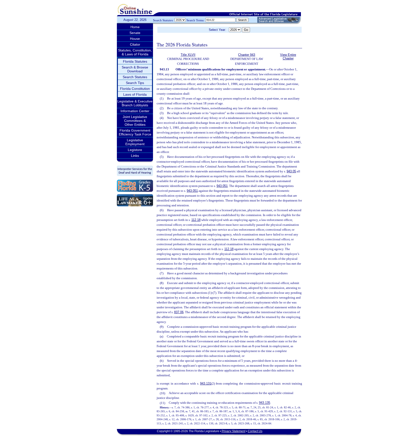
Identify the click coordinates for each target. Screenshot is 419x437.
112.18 (196, 220)
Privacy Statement (233, 431)
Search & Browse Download (135, 69)
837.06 (179, 312)
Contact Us (255, 431)
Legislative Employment (135, 142)
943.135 (264, 403)
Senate (134, 33)
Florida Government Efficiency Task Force (135, 132)
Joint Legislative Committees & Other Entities (135, 120)
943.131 (205, 383)
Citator (135, 44)
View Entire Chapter (288, 56)
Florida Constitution (135, 89)
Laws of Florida (135, 94)
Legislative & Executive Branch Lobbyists (135, 103)
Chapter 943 (246, 55)
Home (135, 27)
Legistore (135, 150)
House (135, 39)
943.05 (291, 171)
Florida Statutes (135, 61)
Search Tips (135, 83)
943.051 (222, 186)
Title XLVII (188, 55)
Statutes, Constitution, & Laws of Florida (135, 52)
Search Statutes (135, 77)
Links (135, 156)
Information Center (135, 111)
